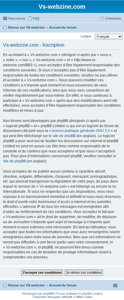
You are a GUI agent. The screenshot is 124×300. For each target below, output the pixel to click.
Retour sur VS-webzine (26, 285)
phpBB (48, 293)
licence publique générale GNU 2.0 (81, 131)
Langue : (87, 36)
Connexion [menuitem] (113, 18)
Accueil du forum (62, 285)
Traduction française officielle (52, 296)
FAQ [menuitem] (36, 18)
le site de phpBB (62, 136)
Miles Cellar (84, 296)
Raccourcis (16, 18)
